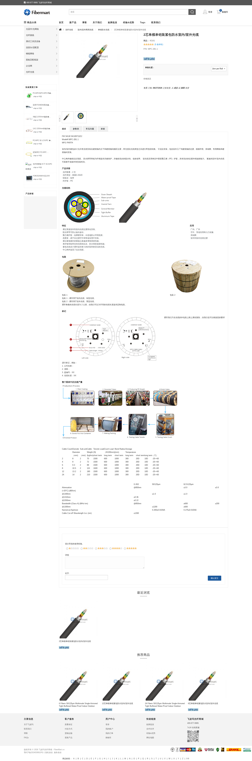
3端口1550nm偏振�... (41, 117)
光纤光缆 (30, 72)
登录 (210, 12)
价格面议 (147, 79)
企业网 (29, 66)
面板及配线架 (32, 60)
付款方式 (68, 729)
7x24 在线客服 (193, 727)
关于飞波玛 (28, 724)
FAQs (26, 737)
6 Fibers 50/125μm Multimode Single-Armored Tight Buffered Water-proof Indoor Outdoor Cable (78, 706)
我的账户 (109, 729)
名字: (67, 573)
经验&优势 (150, 733)
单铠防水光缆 (103, 30)
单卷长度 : (149, 67)
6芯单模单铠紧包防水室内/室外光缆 (203, 703)
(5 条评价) (159, 44)
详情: (67, 555)
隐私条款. (49, 752)
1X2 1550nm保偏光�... (42, 129)
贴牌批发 (150, 724)
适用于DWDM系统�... (41, 105)
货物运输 (68, 733)
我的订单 (109, 733)
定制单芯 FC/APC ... (40, 152)
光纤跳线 (30, 35)
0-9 (187, 758)
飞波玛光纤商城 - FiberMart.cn (51, 749)
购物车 (225, 12)
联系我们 (28, 729)
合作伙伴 (150, 729)
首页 (61, 22)
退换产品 (68, 737)
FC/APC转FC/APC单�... (42, 93)
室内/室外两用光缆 (85, 30)
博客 (26, 733)
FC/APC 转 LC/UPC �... (42, 140)
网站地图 (150, 737)
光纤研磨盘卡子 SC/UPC (42, 164)
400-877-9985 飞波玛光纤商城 (39, 2)
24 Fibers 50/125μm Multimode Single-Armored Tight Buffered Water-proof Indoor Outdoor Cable (165, 706)
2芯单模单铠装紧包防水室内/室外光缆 (75, 641)
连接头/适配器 (32, 47)
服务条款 (58, 752)
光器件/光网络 (32, 29)
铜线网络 (30, 53)
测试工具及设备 (33, 41)
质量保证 (68, 724)
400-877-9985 (193, 723)
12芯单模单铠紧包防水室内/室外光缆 (117, 703)
